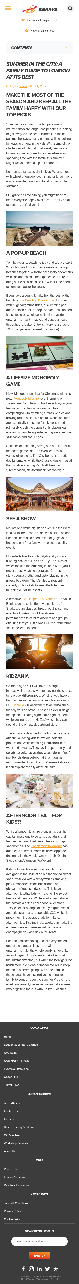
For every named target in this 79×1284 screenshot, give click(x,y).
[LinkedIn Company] (39, 1268)
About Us (9, 1151)
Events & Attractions (16, 1068)
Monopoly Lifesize (26, 398)
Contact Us (11, 1110)
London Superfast (15, 1177)
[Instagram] (31, 1268)
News (23, 86)
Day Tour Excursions (16, 1185)
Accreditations (12, 1102)
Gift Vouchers (12, 1135)
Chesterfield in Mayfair (46, 846)
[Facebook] (23, 1268)
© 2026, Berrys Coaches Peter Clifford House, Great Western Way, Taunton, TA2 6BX (39, 1277)
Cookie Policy (12, 1219)
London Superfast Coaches (21, 1044)
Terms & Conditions (16, 1203)
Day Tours (10, 1052)
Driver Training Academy (19, 1126)
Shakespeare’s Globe (38, 599)
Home (8, 1036)
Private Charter (13, 1169)
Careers (9, 1118)
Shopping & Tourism (16, 1060)
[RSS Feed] (56, 1268)
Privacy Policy (12, 1211)
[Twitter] (48, 1268)
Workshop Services (16, 1143)
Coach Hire (11, 1076)
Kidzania (18, 705)
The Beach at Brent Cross (37, 300)
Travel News (11, 1084)
